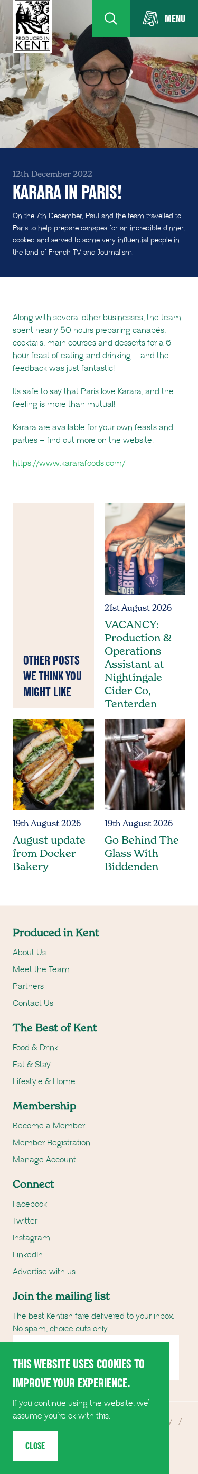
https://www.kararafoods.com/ (69, 463)
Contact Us (33, 1003)
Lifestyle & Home (44, 1081)
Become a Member (49, 1126)
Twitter (25, 1221)
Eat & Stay (32, 1064)
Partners (28, 986)
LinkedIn (28, 1255)
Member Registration (51, 1143)
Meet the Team (41, 969)
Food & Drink (35, 1047)
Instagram (31, 1238)
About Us (29, 952)
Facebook (30, 1204)
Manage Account (44, 1159)
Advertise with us (44, 1271)
